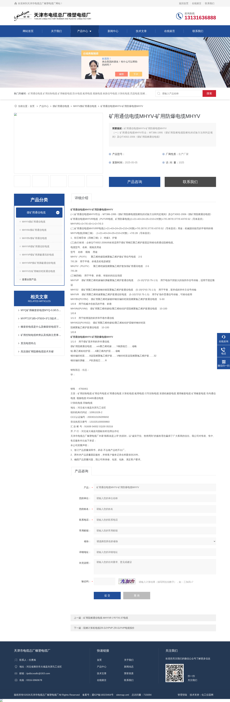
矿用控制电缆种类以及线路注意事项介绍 (41, 334)
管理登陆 (182, 694)
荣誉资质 (129, 673)
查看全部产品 (29, 279)
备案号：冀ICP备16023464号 (97, 694)
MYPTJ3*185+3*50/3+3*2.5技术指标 (41, 318)
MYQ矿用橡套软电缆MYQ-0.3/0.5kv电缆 (41, 310)
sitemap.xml (122, 694)
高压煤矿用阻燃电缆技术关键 (37, 351)
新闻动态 (129, 666)
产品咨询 (134, 182)
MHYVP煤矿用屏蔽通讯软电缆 (38, 254)
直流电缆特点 (28, 343)
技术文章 (141, 31)
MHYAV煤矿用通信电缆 (34, 230)
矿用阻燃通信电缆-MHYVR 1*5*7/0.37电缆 (105, 617)
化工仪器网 (207, 694)
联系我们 (209, 3)
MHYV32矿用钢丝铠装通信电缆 (38, 271)
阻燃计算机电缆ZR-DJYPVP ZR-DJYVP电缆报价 (108, 628)
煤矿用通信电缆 (61, 106)
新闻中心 (113, 31)
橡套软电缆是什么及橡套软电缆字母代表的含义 (41, 326)
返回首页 (183, 3)
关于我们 (56, 31)
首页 (32, 106)
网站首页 (28, 31)
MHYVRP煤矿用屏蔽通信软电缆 (39, 263)
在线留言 (196, 3)
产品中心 (82, 31)
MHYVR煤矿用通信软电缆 (35, 246)
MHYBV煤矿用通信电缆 (34, 238)
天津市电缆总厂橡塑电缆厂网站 (43, 3)
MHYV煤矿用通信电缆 (84, 106)
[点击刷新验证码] (127, 581)
